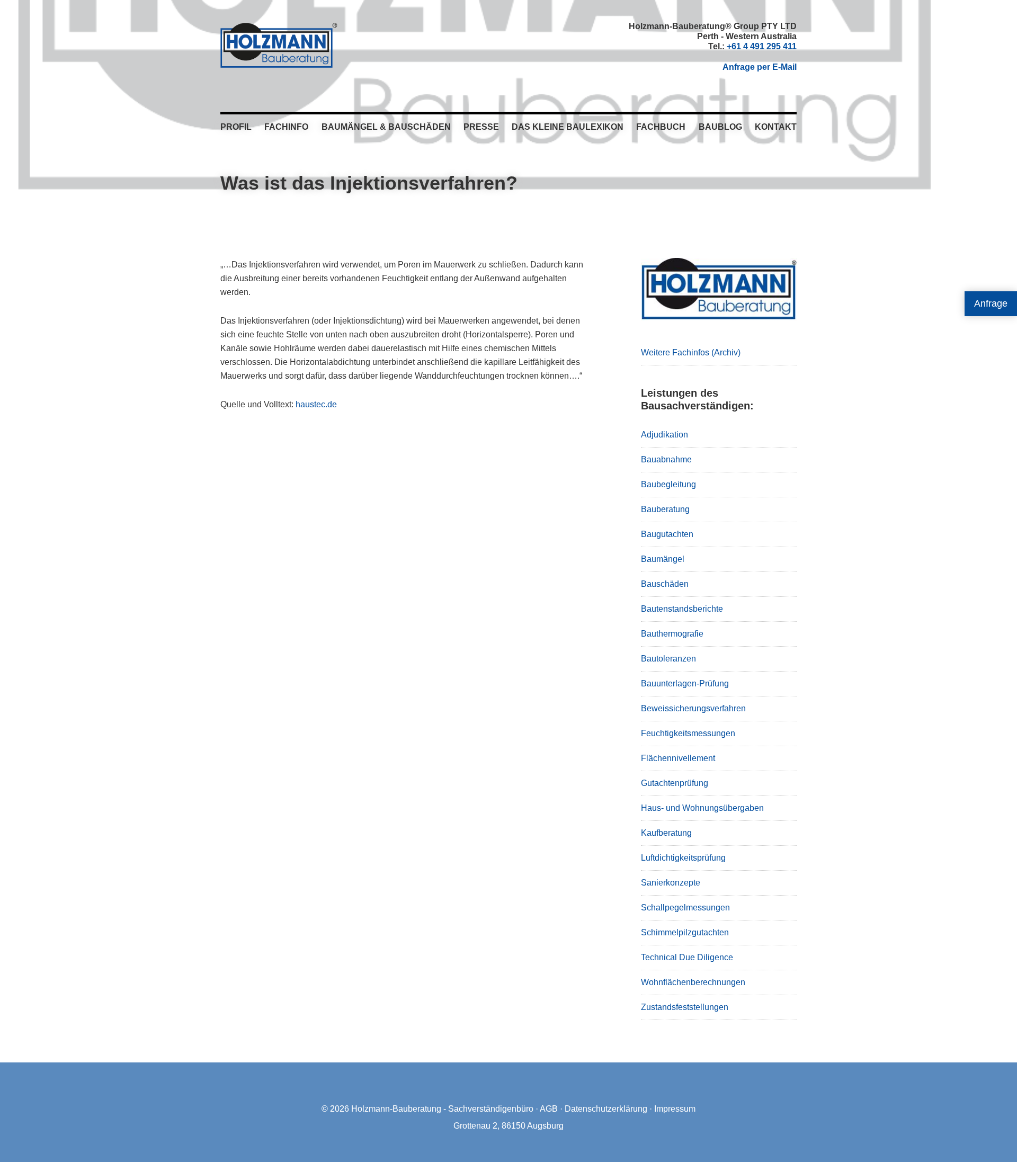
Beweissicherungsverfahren (693, 708)
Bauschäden (665, 583)
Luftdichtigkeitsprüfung (683, 857)
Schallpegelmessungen (685, 907)
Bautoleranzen (668, 658)
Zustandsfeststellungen (684, 1007)
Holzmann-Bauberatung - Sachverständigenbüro (442, 1108)
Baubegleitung (668, 484)
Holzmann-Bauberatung (278, 45)
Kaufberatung (666, 832)
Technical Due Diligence (687, 957)
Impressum (674, 1108)
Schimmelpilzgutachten (685, 932)
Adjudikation (664, 434)
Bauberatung (665, 509)
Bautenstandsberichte (682, 608)
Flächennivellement (678, 758)
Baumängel (662, 559)
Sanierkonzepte (670, 882)
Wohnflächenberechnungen (693, 982)
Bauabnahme (666, 459)
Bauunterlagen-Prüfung (685, 683)
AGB (549, 1108)
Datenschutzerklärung (606, 1108)
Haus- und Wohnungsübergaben (702, 807)
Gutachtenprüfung (674, 783)
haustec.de (316, 404)
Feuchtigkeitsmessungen (688, 733)
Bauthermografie (672, 633)
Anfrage (990, 303)
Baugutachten (667, 534)
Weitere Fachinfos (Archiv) (691, 352)
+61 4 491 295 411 (762, 46)
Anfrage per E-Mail (759, 66)
